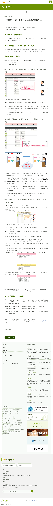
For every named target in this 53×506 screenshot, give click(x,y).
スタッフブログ (11, 12)
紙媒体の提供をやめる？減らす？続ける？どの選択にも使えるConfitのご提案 (38, 363)
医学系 (11, 424)
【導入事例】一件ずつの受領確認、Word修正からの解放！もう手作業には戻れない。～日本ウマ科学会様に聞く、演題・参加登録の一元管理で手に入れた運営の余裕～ (38, 382)
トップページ (6, 469)
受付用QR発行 (15, 426)
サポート (16, 418)
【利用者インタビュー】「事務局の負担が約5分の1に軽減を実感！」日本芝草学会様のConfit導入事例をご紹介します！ (39, 396)
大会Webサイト (6, 429)
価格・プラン (6, 477)
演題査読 (22, 429)
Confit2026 (11, 409)
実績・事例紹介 (6, 479)
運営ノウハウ (18, 431)
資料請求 (20, 465)
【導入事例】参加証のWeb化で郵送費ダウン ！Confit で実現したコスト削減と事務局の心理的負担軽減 (38, 389)
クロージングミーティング (8, 418)
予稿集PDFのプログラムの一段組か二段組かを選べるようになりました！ (38, 375)
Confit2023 (5, 409)
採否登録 (17, 429)
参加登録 (5, 427)
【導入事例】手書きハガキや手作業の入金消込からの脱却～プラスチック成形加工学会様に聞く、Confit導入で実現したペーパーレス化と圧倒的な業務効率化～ (39, 351)
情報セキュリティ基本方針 (43, 500)
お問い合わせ (45, 321)
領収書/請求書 (6, 433)
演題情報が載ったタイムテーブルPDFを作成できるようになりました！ (38, 369)
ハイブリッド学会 (16, 420)
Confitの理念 (6, 471)
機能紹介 (18, 12)
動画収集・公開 (6, 424)
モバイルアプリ (14, 422)
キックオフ (21, 416)
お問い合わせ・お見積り (8, 465)
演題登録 (5, 431)
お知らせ (5, 360)
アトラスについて (14, 500)
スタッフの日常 (6, 358)
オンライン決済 (14, 416)
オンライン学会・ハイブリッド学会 (10, 363)
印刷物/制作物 (17, 424)
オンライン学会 (6, 416)
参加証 (10, 426)
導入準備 (5, 350)
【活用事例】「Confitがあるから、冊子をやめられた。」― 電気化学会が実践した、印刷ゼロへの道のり (38, 357)
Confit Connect (18, 409)
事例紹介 (5, 352)
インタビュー (6, 413)
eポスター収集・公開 (7, 411)
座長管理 (12, 429)
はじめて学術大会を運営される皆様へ (35, 402)
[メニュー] (50, 2)
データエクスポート (7, 420)
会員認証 (20, 422)
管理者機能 (11, 431)
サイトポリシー (22, 500)
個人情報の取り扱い (31, 500)
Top (5, 12)
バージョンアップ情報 (7, 355)
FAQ (4, 481)
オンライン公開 (14, 413)
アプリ (16, 411)
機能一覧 (5, 473)
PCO (13, 411)
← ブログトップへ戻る (10, 337)
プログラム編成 (8, 329)
